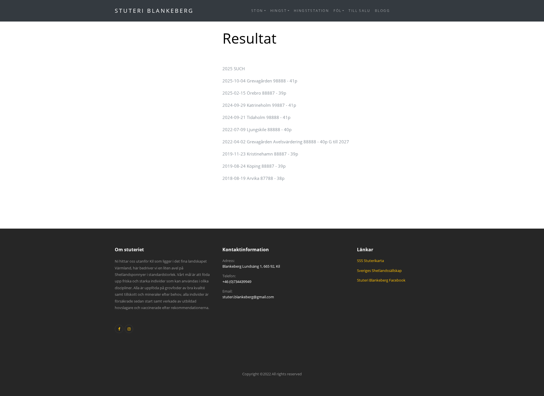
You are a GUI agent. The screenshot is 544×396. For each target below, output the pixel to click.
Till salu (359, 10)
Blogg (382, 10)
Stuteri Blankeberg (154, 10)
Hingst (278, 10)
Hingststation (311, 10)
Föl (337, 10)
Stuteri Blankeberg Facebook (381, 280)
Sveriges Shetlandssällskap (379, 270)
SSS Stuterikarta (370, 260)
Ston (257, 10)
